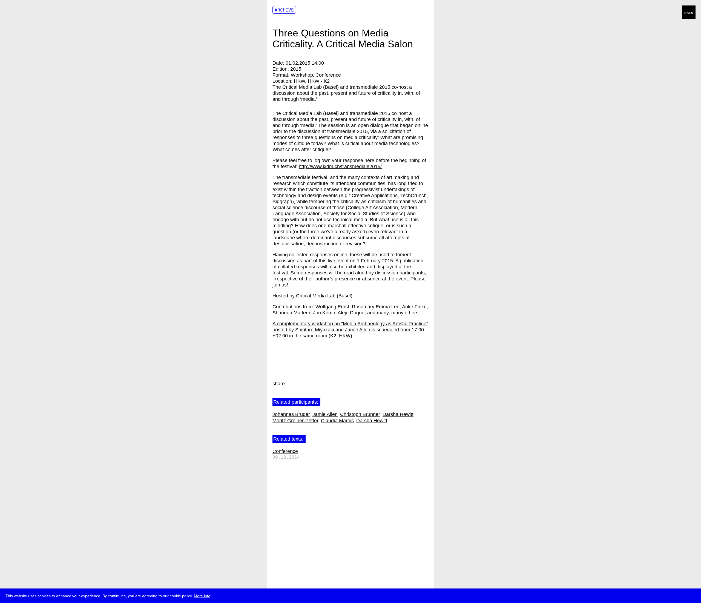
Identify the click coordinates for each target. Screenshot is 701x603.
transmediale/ (21, 12)
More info (202, 596)
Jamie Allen (325, 414)
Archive (284, 10)
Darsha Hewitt (398, 414)
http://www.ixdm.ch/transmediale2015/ (340, 166)
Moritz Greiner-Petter (295, 420)
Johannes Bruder (291, 414)
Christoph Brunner (360, 414)
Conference (285, 451)
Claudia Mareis (337, 420)
